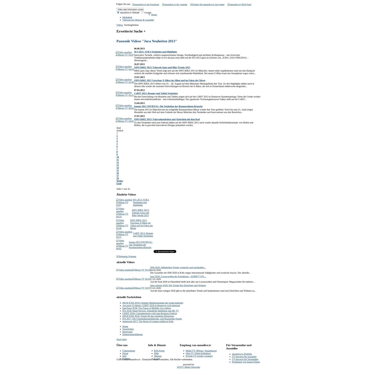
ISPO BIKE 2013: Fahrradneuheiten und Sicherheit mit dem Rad (167, 119)
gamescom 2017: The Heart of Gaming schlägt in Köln (147, 321)
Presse (125, 353)
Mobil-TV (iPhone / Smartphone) (201, 350)
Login (157, 358)
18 (117, 178)
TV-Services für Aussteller (244, 356)
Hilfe (156, 353)
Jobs (124, 356)
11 (117, 159)
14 (117, 167)
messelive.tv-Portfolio (242, 354)
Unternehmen (128, 350)
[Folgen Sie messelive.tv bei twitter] (207, 4)
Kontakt (126, 358)
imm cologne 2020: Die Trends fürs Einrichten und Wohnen (178, 285)
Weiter (119, 181)
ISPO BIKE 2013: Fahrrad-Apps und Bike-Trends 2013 (162, 67)
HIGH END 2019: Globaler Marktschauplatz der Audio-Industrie (152, 303)
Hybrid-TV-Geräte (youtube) (199, 356)
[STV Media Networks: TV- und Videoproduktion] (188, 367)
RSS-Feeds (159, 350)
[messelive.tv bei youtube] (174, 4)
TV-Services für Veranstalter (245, 359)
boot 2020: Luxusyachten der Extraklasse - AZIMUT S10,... (178, 276)
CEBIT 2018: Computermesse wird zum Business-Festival (149, 313)
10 (117, 157)
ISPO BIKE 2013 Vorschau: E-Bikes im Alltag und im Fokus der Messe (169, 80)
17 (117, 175)
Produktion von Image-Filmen (246, 362)
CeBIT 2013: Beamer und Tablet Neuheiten (156, 93)
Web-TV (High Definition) (198, 353)
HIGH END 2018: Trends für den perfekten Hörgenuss (148, 316)
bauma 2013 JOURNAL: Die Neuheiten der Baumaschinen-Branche (168, 106)
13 (117, 165)
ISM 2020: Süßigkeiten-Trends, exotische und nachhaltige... (178, 267)
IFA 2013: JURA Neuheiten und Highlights (155, 52)
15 (117, 170)
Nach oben (121, 339)
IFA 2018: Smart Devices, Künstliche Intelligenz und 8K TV (150, 311)
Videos (119, 25)
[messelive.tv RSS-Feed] (239, 4)
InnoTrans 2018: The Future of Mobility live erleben (146, 308)
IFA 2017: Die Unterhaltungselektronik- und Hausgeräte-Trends (152, 319)
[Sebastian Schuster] (126, 256)
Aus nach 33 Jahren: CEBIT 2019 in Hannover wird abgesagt (151, 305)
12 (117, 162)
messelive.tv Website (129, 12)
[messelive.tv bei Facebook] (145, 4)
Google (147, 12)
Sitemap (158, 356)
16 (117, 173)
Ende (119, 183)
